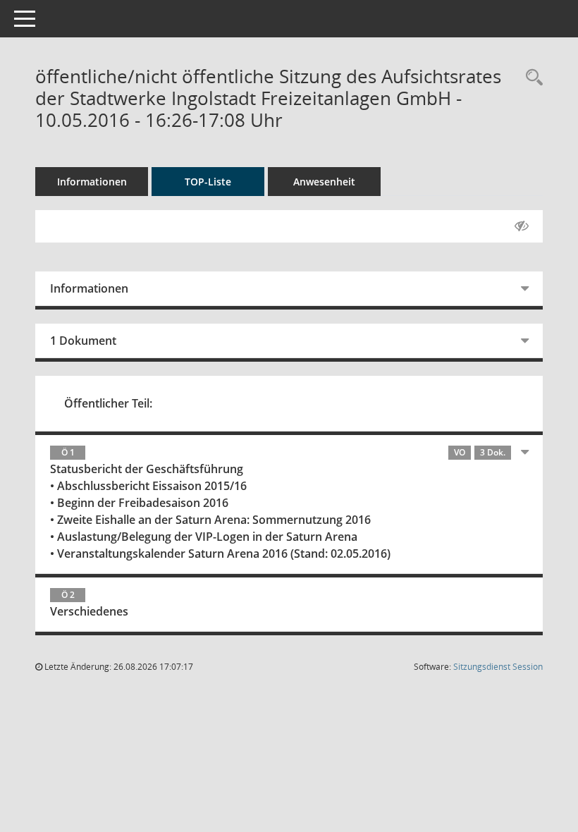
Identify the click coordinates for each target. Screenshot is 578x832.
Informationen (92, 181)
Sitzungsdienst (498, 667)
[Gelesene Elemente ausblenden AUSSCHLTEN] (521, 226)
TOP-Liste (208, 181)
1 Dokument (83, 340)
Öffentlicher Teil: (108, 403)
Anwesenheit (324, 181)
